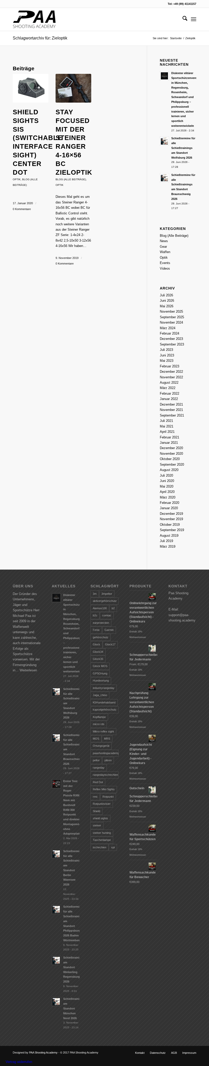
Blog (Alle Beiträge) (71, 179)
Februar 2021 (169, 437)
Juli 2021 (166, 421)
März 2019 (167, 546)
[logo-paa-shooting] (34, 19)
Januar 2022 (169, 399)
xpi (113, 847)
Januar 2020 (169, 508)
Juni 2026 (167, 300)
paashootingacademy (105, 753)
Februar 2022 (169, 393)
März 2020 (167, 497)
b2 (113, 608)
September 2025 (172, 317)
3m (95, 593)
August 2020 (169, 470)
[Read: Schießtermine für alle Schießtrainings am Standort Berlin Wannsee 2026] (56, 854)
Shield (96, 811)
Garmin (109, 629)
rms (95, 796)
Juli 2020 (166, 475)
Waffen (165, 252)
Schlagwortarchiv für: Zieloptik (40, 38)
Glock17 (110, 644)
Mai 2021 (166, 426)
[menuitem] (182, 19)
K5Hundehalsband (104, 702)
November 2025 (171, 311)
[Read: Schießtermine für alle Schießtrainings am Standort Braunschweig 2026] (164, 177)
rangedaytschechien (105, 774)
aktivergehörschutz (105, 600)
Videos (165, 268)
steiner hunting (102, 832)
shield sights (100, 818)
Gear (163, 246)
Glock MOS (100, 666)
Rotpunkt (108, 796)
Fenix (96, 629)
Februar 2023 (169, 366)
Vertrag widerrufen (19, 1062)
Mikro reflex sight (103, 731)
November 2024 (171, 322)
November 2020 (171, 453)
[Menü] (193, 19)
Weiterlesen (28, 670)
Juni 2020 (167, 481)
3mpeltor (106, 593)
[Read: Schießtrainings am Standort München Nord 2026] (56, 1001)
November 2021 (171, 410)
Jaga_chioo (100, 695)
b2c (95, 615)
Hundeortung (101, 680)
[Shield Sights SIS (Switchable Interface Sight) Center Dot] (30, 88)
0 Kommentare (22, 209)
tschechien (99, 847)
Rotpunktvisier (102, 803)
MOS (96, 738)
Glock (96, 644)
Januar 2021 (169, 443)
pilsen (108, 760)
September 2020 (172, 464)
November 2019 (171, 519)
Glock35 (98, 658)
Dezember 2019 (171, 514)
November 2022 (171, 377)
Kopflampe (99, 716)
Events (165, 263)
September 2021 (172, 415)
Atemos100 (100, 608)
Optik (17, 179)
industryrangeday (103, 687)
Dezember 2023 (171, 339)
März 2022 (167, 388)
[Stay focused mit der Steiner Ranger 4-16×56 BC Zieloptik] (73, 88)
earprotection (101, 622)
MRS (107, 738)
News (164, 241)
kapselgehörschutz (104, 709)
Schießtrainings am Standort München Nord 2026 (73, 1008)
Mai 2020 (166, 486)
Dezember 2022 (171, 371)
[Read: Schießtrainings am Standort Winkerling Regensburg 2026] (56, 960)
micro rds (98, 724)
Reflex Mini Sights (104, 789)
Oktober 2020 (170, 459)
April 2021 (167, 432)
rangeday (98, 767)
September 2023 (172, 344)
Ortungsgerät (101, 745)
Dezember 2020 (171, 448)
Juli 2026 (166, 295)
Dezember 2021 (171, 404)
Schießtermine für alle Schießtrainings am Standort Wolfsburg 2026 (183, 148)
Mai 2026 (166, 306)
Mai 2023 (166, 361)
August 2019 (169, 535)
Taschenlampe (102, 839)
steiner (97, 825)
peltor (96, 760)
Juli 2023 (166, 350)
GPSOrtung (100, 673)
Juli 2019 (166, 541)
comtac (106, 615)
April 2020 (167, 492)
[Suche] (182, 19)
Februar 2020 (169, 503)
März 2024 (167, 328)
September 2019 (172, 530)
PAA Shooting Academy (43, 1052)
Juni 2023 (167, 355)
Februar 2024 (169, 333)
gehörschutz (100, 637)
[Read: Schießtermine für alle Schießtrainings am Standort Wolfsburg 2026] (164, 141)
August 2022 (169, 382)
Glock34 (98, 651)
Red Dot (98, 782)
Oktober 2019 (170, 525)
